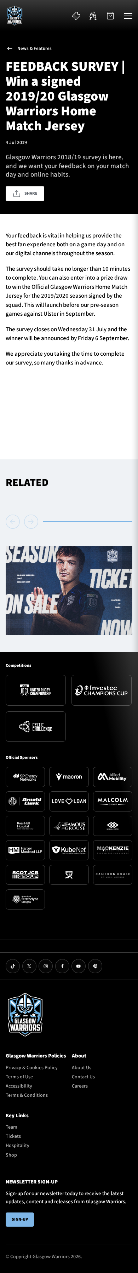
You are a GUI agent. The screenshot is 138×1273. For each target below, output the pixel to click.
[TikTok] (13, 966)
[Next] (31, 522)
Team (11, 1127)
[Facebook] (62, 966)
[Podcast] (95, 966)
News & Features (34, 48)
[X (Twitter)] (29, 966)
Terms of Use (19, 1076)
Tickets (13, 1136)
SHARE (31, 193)
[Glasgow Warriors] (14, 15)
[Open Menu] (128, 15)
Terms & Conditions (27, 1095)
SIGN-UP (20, 1219)
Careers (80, 1086)
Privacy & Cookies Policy (32, 1067)
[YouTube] (78, 966)
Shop (11, 1155)
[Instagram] (46, 966)
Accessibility (19, 1086)
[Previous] (14, 522)
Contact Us (83, 1076)
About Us (81, 1067)
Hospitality (17, 1145)
